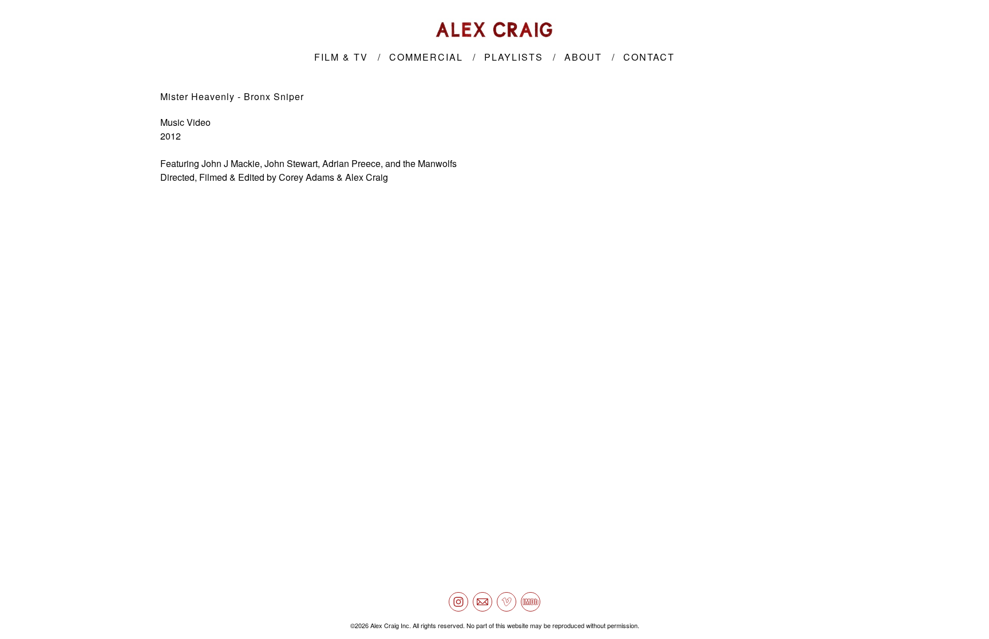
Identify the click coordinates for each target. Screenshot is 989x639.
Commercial (426, 56)
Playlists (513, 56)
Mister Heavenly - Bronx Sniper (232, 96)
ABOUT (583, 56)
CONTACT (649, 56)
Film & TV (341, 56)
